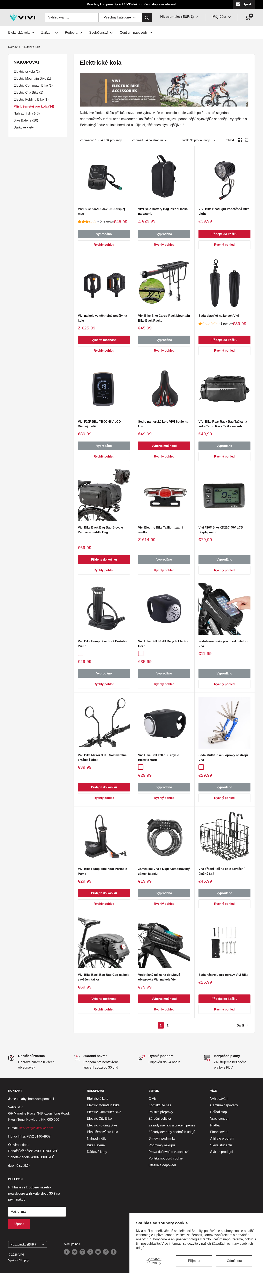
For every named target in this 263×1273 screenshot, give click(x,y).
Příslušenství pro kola (102, 1132)
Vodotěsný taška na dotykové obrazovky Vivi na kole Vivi (159, 977)
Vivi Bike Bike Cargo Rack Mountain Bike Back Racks (164, 318)
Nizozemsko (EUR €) (24, 1244)
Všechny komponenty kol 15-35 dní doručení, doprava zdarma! (131, 4)
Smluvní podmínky (162, 1138)
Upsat (247, 4)
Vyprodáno (104, 234)
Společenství (98, 32)
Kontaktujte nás (160, 1105)
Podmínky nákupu (162, 1145)
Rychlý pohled (104, 244)
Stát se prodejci (221, 1152)
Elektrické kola (31, 46)
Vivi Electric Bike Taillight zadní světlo (160, 530)
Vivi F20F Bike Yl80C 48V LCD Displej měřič (99, 424)
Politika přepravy (161, 1112)
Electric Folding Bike (102, 1125)
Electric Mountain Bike (103, 1105)
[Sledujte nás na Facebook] (67, 1252)
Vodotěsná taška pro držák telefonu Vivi (223, 643)
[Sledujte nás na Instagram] (82, 1252)
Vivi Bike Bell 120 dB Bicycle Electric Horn (158, 757)
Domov (12, 46)
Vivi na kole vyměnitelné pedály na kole (102, 318)
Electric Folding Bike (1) (31, 99)
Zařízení (47, 32)
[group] (96, 222)
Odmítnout (234, 1261)
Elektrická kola (19, 32)
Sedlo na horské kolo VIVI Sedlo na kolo (163, 424)
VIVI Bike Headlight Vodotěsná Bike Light (223, 211)
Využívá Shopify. (18, 1260)
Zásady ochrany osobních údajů (172, 1132)
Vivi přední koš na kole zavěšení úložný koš (221, 871)
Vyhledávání (219, 1098)
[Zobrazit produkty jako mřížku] (240, 140)
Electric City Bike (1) (28, 92)
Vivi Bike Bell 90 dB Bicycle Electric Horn (163, 643)
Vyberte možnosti (104, 340)
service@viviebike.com (36, 1128)
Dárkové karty (24, 127)
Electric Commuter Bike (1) (33, 85)
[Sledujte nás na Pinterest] (90, 1252)
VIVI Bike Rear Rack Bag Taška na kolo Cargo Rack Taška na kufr (222, 424)
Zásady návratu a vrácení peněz (172, 1125)
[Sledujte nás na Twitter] (74, 1252)
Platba (215, 1125)
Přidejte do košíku (224, 234)
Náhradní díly (96, 1138)
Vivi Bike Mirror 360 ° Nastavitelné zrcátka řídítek (102, 757)
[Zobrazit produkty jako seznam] (246, 140)
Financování (219, 1132)
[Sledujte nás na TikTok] (106, 1252)
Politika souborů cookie (166, 1158)
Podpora (71, 32)
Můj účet (219, 17)
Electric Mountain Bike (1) (32, 78)
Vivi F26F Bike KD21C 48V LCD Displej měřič (220, 530)
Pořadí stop (218, 1112)
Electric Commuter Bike (104, 1112)
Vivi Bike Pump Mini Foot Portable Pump (102, 871)
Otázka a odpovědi (162, 1165)
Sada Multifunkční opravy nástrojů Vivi (223, 757)
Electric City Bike (99, 1118)
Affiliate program (222, 1138)
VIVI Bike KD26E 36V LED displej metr (101, 211)
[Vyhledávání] (147, 17)
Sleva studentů (221, 1145)
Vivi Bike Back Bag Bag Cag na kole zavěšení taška (103, 977)
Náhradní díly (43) (27, 113)
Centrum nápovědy (134, 32)
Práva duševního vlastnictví (168, 1152)
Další (240, 1025)
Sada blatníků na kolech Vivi (218, 315)
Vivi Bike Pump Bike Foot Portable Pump (102, 643)
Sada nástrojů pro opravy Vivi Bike (223, 974)
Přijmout (194, 1261)
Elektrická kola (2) (27, 71)
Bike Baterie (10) (26, 120)
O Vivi (153, 1098)
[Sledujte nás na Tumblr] (114, 1252)
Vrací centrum (220, 1118)
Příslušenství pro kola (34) (34, 106)
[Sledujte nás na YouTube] (98, 1252)
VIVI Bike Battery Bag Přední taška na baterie (163, 211)
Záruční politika (160, 1118)
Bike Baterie (96, 1145)
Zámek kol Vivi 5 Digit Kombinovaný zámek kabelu (164, 871)
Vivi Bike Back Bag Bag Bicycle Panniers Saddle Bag (100, 530)
